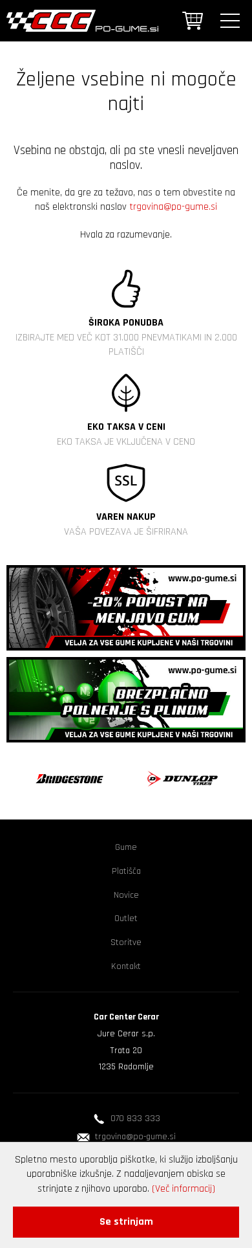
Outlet (126, 918)
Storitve (126, 942)
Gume (126, 847)
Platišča (126, 871)
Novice (126, 895)
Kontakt (126, 966)
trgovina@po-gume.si (173, 207)
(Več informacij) (183, 1189)
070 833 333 (135, 1118)
